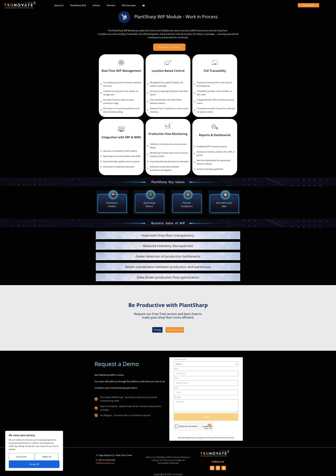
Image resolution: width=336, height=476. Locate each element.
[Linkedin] (218, 468)
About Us (58, 5)
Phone (176, 378)
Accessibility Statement (168, 463)
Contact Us (157, 460)
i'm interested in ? (180, 359)
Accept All (34, 464)
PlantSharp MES (78, 5)
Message (177, 397)
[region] (34, 451)
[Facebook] (212, 468)
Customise (21, 456)
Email (176, 388)
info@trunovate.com (105, 463)
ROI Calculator (129, 5)
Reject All (46, 456)
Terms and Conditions (174, 460)
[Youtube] (223, 468)
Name (176, 369)
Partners (111, 5)
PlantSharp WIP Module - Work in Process (176, 17)
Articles (96, 5)
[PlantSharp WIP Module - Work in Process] (124, 17)
